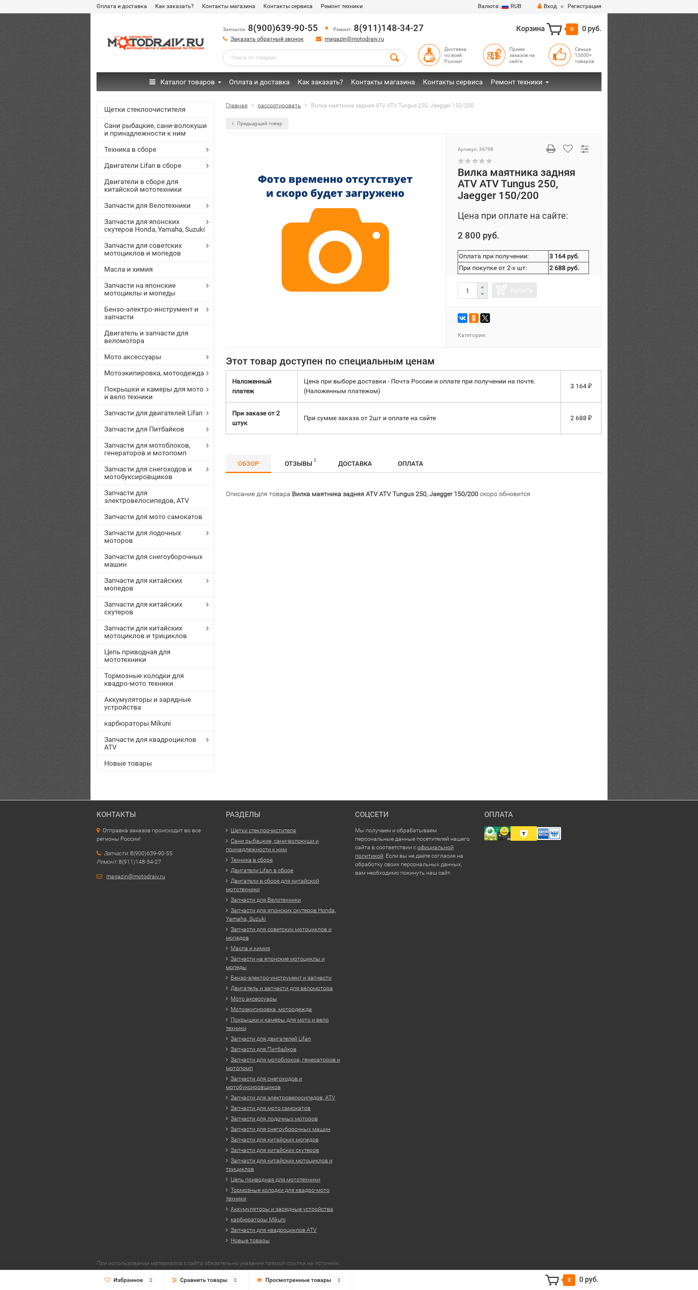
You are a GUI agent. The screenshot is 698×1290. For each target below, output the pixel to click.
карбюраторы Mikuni (137, 723)
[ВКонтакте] (462, 318)
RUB (499, 6)
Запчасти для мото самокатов (153, 517)
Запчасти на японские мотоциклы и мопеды (140, 289)
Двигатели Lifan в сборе (142, 165)
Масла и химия (128, 269)
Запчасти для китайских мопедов (143, 584)
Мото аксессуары (132, 357)
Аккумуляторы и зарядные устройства (147, 703)
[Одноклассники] (474, 318)
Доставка (355, 463)
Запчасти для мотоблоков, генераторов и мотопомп (147, 449)
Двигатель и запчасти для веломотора (146, 337)
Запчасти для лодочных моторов (142, 536)
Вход (550, 6)
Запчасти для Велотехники (147, 205)
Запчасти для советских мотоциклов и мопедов (143, 249)
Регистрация (584, 6)
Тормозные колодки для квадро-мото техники (144, 679)
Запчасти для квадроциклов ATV (150, 743)
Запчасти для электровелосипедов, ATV (146, 497)
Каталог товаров (187, 82)
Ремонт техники (342, 6)
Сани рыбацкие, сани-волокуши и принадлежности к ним (155, 129)
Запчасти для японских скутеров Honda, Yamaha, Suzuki (154, 225)
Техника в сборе (130, 149)
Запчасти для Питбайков (144, 429)
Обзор (248, 463)
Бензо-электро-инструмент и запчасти (151, 313)
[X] (485, 318)
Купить (521, 290)
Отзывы (300, 462)
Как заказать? (174, 6)
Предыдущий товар (259, 123)
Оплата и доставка (122, 6)
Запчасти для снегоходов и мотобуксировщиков (148, 473)
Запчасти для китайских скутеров (143, 608)
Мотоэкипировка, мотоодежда (154, 373)
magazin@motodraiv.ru (354, 39)
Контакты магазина (228, 6)
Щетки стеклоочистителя (144, 109)
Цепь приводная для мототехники (137, 656)
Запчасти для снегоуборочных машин (153, 560)
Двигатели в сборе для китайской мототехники (143, 185)
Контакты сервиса (288, 6)
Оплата (410, 463)
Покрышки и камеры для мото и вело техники (154, 393)
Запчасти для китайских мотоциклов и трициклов (145, 632)
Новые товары (128, 763)
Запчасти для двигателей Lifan (153, 413)
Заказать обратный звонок (267, 39)
